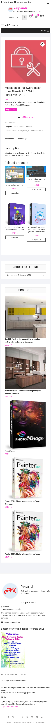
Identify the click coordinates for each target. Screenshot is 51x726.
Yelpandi (20, 8)
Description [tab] (9, 139)
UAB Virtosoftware (35, 131)
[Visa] (8, 673)
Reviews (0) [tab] (22, 139)
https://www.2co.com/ (9, 707)
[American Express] (2, 673)
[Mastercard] (5, 673)
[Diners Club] (13, 673)
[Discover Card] (16, 673)
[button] (43, 30)
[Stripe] (22, 673)
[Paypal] (11, 673)
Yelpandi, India (8, 2)
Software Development (18, 131)
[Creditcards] (19, 673)
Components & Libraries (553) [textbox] (25, 275)
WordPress (41, 722)
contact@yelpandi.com (24, 2)
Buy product (10, 109)
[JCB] (25, 673)
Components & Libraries (22, 127)
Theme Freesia (26, 722)
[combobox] (25, 274)
